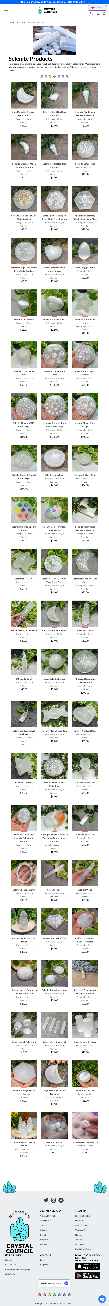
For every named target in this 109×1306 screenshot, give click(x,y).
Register (44, 1264)
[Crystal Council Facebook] (62, 1201)
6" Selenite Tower (85, 630)
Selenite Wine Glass (85, 782)
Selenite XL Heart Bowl (85, 730)
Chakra (43, 1230)
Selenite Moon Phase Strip (24, 630)
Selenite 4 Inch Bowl (54, 475)
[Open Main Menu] (6, 10)
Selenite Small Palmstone (24, 1042)
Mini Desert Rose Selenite (85, 1142)
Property (44, 1239)
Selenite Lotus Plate (85, 163)
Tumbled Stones (82, 1230)
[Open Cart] (104, 13)
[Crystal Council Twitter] (47, 1201)
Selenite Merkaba (24, 782)
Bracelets (79, 1244)
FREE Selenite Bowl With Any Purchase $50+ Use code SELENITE (54, 1)
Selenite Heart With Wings (54, 938)
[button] (102, 1299)
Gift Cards (10, 1274)
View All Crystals (48, 1215)
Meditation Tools (83, 1249)
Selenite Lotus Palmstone (54, 990)
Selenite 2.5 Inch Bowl (85, 475)
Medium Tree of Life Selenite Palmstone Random (24, 838)
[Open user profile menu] (98, 13)
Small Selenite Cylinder (85, 1042)
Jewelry (78, 1239)
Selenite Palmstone (85, 1090)
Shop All (79, 1220)
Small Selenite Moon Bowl (54, 630)
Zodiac (43, 1225)
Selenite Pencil (54, 889)
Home (11, 22)
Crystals (21, 22)
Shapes (78, 1235)
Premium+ (98, 8)
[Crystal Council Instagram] (54, 1201)
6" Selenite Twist (24, 679)
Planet (43, 1235)
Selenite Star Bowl (24, 578)
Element (44, 1244)
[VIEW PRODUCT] (24, 95)
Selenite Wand (85, 889)
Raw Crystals (81, 1225)
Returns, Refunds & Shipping (18, 1269)
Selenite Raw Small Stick (54, 1042)
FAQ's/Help (10, 1264)
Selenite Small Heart (24, 319)
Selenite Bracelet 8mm (24, 889)
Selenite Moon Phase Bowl (54, 730)
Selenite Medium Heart (54, 319)
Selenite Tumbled (54, 1142)
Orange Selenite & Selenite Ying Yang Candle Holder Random (54, 838)
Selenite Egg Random (85, 267)
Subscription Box (83, 1215)
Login (42, 1260)
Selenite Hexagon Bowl (23, 1090)
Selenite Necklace (85, 834)
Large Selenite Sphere (54, 679)
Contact (9, 1260)
